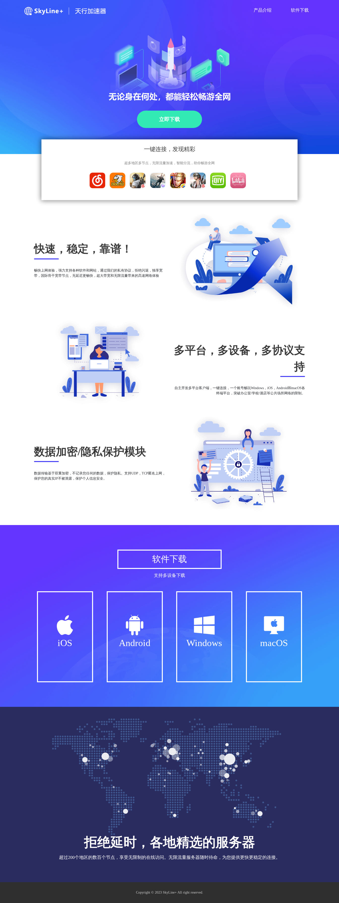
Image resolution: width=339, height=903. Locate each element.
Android (134, 643)
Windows (204, 643)
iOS (65, 643)
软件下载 (300, 10)
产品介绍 (262, 10)
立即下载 (169, 119)
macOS (274, 643)
